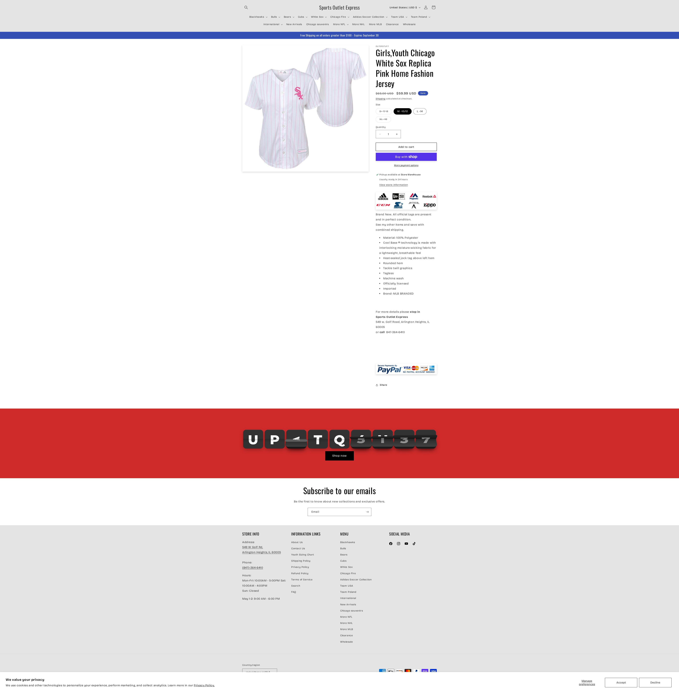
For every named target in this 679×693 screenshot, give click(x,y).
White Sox (346, 567)
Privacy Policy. (204, 685)
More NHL (346, 623)
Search (295, 585)
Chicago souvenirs (351, 610)
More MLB (346, 629)
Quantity (381, 127)
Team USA (346, 585)
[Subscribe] (367, 512)
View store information (393, 184)
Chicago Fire (348, 573)
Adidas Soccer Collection (356, 579)
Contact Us (298, 548)
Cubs (343, 560)
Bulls (343, 548)
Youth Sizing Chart (302, 554)
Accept (621, 682)
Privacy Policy (300, 567)
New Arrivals (348, 604)
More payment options (406, 165)
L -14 (420, 111)
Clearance (346, 635)
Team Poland (348, 591)
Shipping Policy (301, 560)
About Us (297, 542)
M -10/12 (402, 111)
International (348, 598)
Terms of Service (302, 579)
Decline (655, 682)
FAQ (293, 591)
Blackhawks (347, 542)
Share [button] (383, 384)
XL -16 (385, 120)
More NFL (346, 616)
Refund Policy (300, 573)
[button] (246, 7)
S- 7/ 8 (385, 112)
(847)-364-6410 (252, 567)
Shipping (380, 98)
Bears (343, 554)
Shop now (339, 455)
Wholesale (346, 641)
